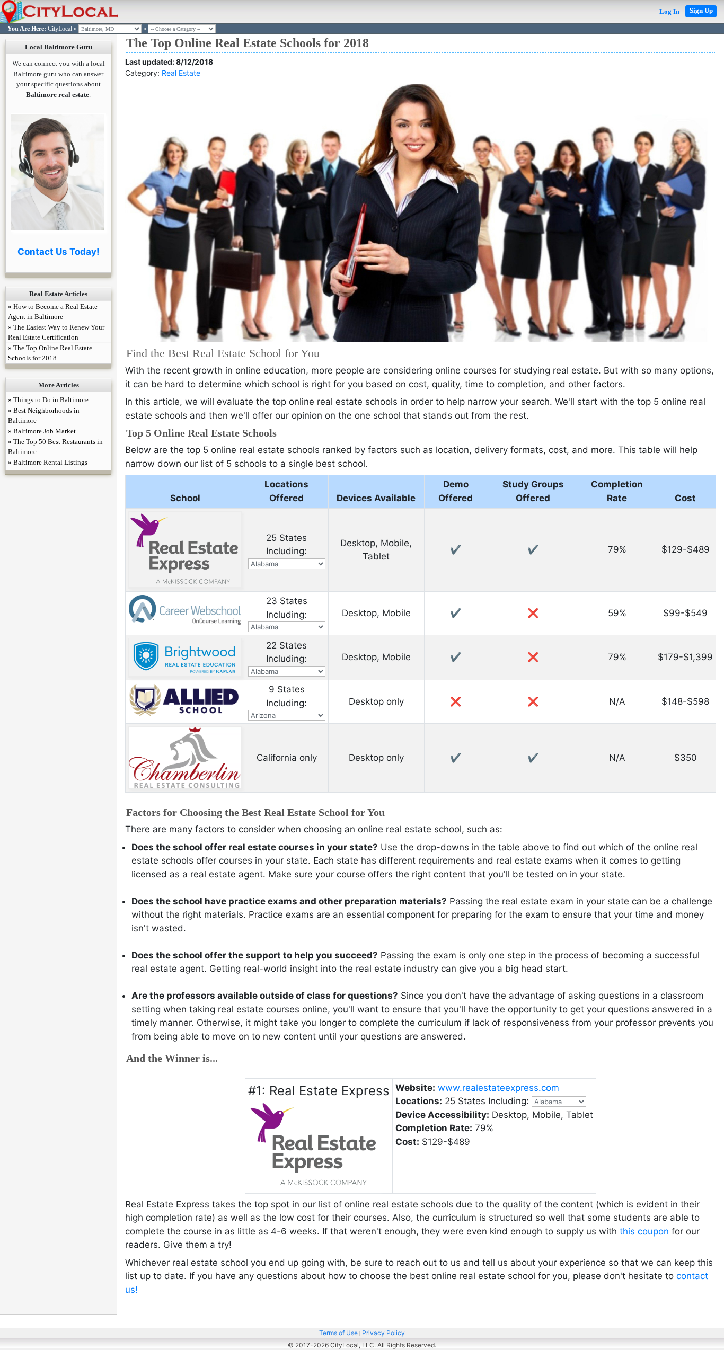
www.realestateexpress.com (498, 1087)
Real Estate (181, 72)
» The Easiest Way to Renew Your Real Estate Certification (56, 332)
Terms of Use (338, 1333)
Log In (669, 11)
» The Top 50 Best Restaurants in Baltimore (55, 447)
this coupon (644, 1231)
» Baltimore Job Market (42, 431)
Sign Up (701, 10)
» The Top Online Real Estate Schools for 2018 (50, 353)
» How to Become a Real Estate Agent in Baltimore (53, 312)
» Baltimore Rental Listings (47, 462)
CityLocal (60, 28)
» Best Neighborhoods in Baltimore (44, 415)
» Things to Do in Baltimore (48, 400)
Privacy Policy (383, 1333)
